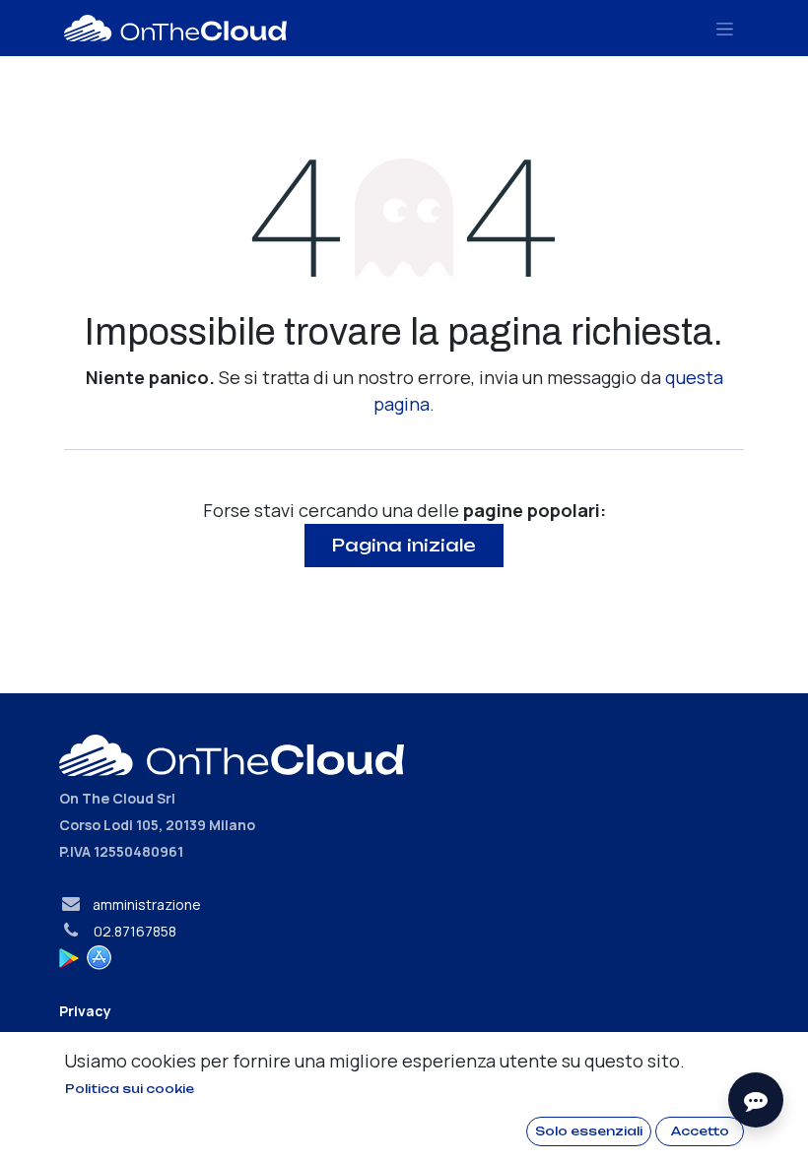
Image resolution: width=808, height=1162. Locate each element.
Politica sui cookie (129, 1088)
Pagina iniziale (404, 545)
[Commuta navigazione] (725, 28)
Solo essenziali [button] (588, 1131)
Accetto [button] (700, 1131)
